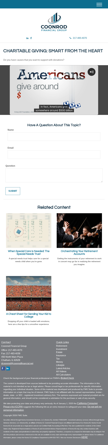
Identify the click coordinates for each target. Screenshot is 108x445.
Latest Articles (63, 368)
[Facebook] (31, 38)
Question (10, 166)
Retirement (61, 346)
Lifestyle (60, 365)
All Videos (61, 371)
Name (11, 130)
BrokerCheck (67, 378)
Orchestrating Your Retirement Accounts (79, 253)
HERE (84, 437)
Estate (59, 352)
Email (11, 148)
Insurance (61, 355)
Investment (61, 349)
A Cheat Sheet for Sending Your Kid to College (28, 315)
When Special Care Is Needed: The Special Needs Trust (29, 253)
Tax (58, 358)
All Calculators (63, 375)
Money (59, 362)
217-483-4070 (80, 38)
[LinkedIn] (27, 38)
